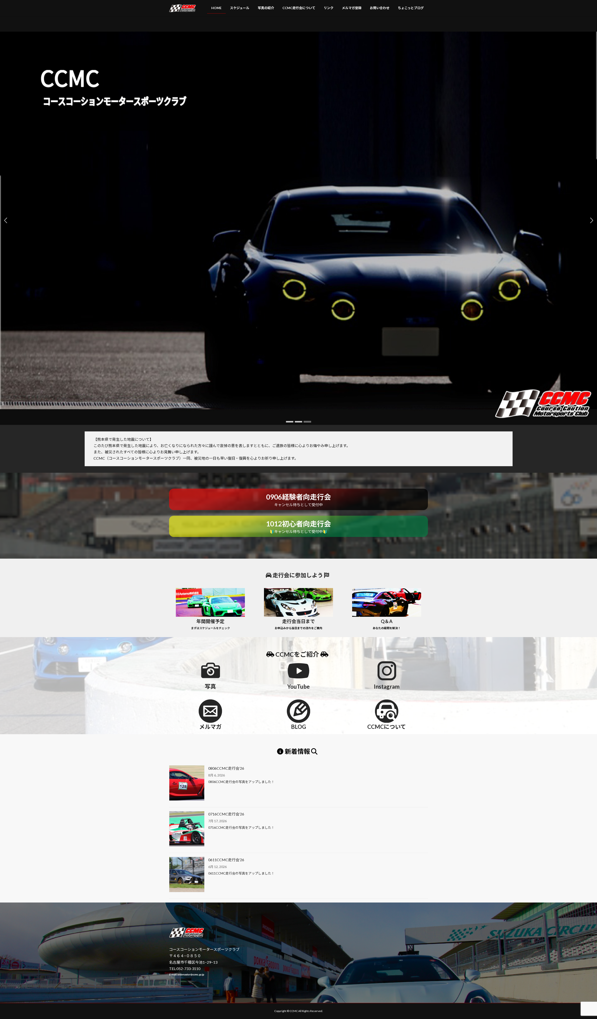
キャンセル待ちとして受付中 (298, 500)
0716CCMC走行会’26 (226, 814)
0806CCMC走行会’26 (226, 768)
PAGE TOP (579, 984)
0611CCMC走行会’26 (226, 859)
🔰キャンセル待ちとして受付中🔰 (298, 526)
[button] (289, 421)
